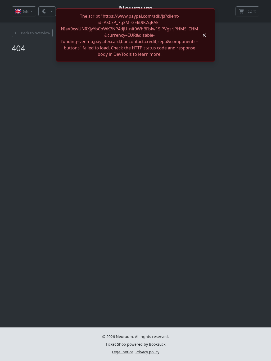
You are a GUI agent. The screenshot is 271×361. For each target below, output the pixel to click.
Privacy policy (147, 351)
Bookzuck (157, 344)
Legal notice (122, 351)
